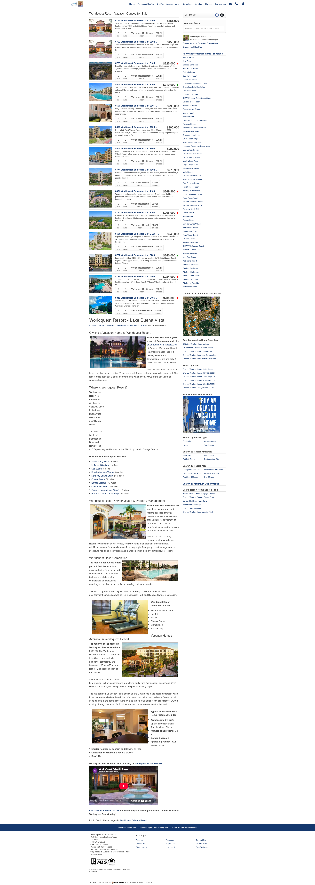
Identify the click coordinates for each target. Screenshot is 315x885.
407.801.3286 (106, 847)
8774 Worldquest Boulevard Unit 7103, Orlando (137, 212)
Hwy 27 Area (209, 477)
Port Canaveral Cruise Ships (105, 493)
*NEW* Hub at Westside (192, 142)
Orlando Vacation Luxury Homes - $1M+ (198, 387)
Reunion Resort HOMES (192, 205)
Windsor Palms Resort (191, 279)
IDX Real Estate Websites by (100, 882)
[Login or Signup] (243, 3)
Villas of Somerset (190, 253)
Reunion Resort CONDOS (193, 201)
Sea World (96, 468)
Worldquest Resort (190, 286)
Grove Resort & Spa (190, 138)
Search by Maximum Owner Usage (201, 483)
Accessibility (131, 882)
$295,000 (173, 105)
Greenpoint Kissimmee (191, 135)
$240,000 (173, 233)
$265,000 (171, 212)
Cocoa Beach (98, 479)
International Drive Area (213, 469)
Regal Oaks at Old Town (192, 194)
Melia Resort (188, 172)
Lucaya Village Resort (191, 157)
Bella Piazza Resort (190, 68)
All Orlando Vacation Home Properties (203, 53)
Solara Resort (188, 216)
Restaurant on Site (211, 459)
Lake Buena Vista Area (192, 473)
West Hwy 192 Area (190, 477)
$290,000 (173, 127)
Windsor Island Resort (191, 275)
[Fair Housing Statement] (102, 861)
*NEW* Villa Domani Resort (193, 246)
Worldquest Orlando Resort (148, 763)
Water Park (187, 455)
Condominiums (210, 441)
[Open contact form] (230, 3)
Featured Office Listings (192, 504)
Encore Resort (188, 113)
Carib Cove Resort (190, 79)
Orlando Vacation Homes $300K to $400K (199, 376)
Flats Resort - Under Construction (196, 120)
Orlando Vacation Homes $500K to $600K (199, 384)
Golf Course (209, 455)
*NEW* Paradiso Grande (192, 179)
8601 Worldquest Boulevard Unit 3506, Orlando (137, 148)
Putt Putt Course (189, 459)
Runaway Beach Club (191, 209)
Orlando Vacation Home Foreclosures (197, 351)
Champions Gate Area (191, 469)
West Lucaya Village (190, 264)
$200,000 (171, 297)
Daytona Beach (99, 482)
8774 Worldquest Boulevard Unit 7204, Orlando (137, 169)
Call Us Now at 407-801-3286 (104, 810)
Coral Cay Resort (189, 90)
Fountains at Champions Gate (194, 127)
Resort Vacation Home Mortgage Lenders (199, 493)
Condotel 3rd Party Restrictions (195, 501)
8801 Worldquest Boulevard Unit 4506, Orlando (137, 127)
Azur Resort (187, 61)
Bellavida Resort (189, 72)
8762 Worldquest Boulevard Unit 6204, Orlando (137, 41)
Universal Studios (100, 465)
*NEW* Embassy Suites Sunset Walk (197, 98)
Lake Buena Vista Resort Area (130, 325)
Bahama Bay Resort (190, 64)
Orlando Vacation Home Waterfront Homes (199, 358)
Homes (185, 445)
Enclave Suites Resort (191, 109)
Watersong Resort (190, 261)
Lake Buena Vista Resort (192, 153)
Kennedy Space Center (102, 475)
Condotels (187, 441)
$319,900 (171, 84)
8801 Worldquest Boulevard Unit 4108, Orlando (137, 191)
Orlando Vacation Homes (101, 325)
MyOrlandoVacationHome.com (107, 849)
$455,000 (173, 20)
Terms (141, 882)
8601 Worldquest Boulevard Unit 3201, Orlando (137, 105)
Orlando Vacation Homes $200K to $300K (199, 373)
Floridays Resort (189, 124)
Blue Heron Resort (190, 76)
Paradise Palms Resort (192, 175)
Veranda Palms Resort (191, 242)
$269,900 (171, 191)
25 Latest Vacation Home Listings (196, 344)
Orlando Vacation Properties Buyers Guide (200, 43)
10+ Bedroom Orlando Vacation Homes (198, 347)
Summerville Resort (190, 231)
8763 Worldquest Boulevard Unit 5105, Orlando (137, 63)
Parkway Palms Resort (191, 190)
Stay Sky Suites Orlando (192, 224)
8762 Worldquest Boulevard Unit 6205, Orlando (137, 20)
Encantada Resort (190, 105)
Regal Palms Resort (190, 198)
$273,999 (173, 169)
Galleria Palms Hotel (191, 131)
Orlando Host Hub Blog (192, 508)
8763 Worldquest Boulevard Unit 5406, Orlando (137, 276)
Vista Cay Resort (189, 257)
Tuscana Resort (189, 238)
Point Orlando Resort (191, 187)
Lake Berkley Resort (190, 150)
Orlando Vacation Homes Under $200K (198, 369)
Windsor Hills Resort (190, 272)
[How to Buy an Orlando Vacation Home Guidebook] (201, 414)
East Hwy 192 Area (211, 473)
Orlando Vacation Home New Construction (199, 355)
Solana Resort (188, 212)
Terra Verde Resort (190, 235)
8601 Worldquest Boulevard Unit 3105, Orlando (137, 84)
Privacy (149, 882)
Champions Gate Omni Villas (194, 87)
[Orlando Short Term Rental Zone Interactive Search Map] (201, 316)
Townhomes (209, 445)
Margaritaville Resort (191, 168)
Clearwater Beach (100, 486)
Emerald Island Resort (191, 101)
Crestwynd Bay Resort (191, 94)
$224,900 (171, 276)
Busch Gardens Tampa (102, 472)
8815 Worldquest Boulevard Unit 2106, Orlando (137, 297)
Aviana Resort (188, 57)
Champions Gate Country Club (195, 83)
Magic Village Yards (190, 164)
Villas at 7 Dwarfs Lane (192, 249)
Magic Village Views (190, 161)
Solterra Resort (189, 220)
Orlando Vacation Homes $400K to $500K (199, 380)
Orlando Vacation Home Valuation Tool (198, 512)
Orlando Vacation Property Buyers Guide (198, 497)
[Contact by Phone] (236, 3)
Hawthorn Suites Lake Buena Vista (196, 146)
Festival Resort (188, 116)
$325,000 (171, 63)
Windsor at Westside (191, 283)
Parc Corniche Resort (191, 183)
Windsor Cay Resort (190, 268)
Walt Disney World (100, 461)
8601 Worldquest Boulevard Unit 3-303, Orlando (137, 233)
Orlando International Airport (105, 489)
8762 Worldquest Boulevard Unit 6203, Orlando (137, 255)
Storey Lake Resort (190, 227)
